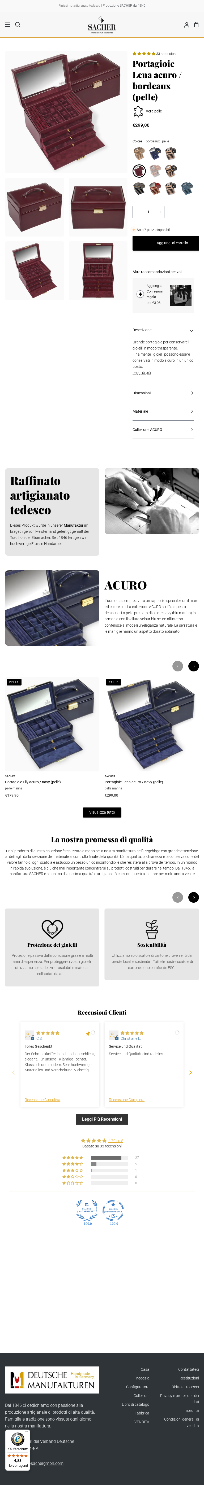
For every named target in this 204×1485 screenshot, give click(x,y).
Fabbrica (142, 1413)
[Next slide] (190, 1072)
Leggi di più (142, 372)
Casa (145, 1369)
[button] (144, 53)
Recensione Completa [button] (42, 1100)
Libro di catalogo (135, 1404)
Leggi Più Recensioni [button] (102, 1119)
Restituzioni (189, 1378)
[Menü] (27, 1433)
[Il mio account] (184, 24)
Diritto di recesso (185, 1387)
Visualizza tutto (102, 812)
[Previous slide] (13, 1072)
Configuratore (137, 1387)
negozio (142, 1378)
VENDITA (141, 1422)
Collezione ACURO (147, 429)
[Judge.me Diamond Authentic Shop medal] (86, 1210)
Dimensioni (142, 393)
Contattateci (188, 1369)
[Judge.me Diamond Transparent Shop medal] (113, 1210)
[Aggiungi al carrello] (140, 294)
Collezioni (141, 1396)
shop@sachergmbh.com (40, 1463)
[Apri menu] (5, 25)
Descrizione (142, 330)
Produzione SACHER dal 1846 (124, 5)
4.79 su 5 (115, 1141)
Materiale (140, 411)
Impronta (191, 1410)
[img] (47, 1033)
